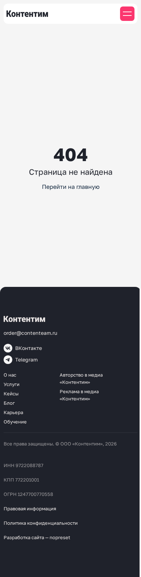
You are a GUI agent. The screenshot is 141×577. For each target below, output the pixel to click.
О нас (10, 375)
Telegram (26, 359)
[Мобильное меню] (127, 13)
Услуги (12, 384)
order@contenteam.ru (30, 333)
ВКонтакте (28, 348)
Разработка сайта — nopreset (37, 537)
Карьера (13, 412)
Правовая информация (30, 508)
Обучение (15, 422)
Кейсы (11, 393)
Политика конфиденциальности (41, 523)
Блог (9, 403)
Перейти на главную (70, 186)
